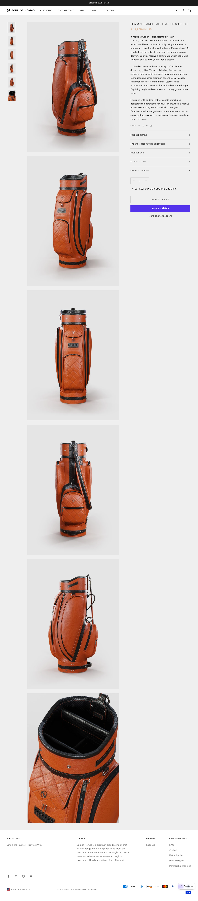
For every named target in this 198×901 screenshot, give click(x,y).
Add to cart (160, 199)
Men (82, 10)
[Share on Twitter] (143, 125)
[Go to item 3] (12, 54)
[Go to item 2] (12, 41)
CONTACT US (108, 10)
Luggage (150, 845)
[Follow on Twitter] (15, 876)
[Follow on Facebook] (8, 876)
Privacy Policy (176, 860)
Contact (173, 850)
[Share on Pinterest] (147, 125)
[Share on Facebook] (139, 125)
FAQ (171, 845)
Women (93, 10)
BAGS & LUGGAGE (66, 10)
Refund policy (176, 855)
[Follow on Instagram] (23, 876)
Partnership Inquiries (180, 866)
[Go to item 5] (12, 82)
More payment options (160, 215)
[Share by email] (151, 125)
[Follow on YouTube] (31, 876)
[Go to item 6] (12, 95)
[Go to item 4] (12, 68)
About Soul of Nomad (112, 860)
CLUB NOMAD (103, 3)
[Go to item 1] (12, 27)
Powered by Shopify (88, 889)
